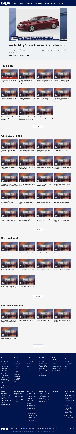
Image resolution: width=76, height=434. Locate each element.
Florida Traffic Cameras (29, 368)
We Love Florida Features (56, 362)
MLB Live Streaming (69, 400)
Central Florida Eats (6, 404)
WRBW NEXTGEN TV (31, 413)
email (73, 429)
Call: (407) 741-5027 (44, 393)
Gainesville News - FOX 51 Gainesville (18, 394)
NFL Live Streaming (69, 395)
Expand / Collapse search (74, 3)
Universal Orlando (56, 370)
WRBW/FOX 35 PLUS (31, 415)
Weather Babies (43, 363)
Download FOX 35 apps (30, 409)
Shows (3, 391)
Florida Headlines (5, 360)
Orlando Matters (5, 399)
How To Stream (5, 393)
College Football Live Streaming (69, 397)
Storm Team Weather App (17, 379)
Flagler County (4, 368)
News (3, 358)
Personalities (29, 400)
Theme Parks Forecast (17, 370)
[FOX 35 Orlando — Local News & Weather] (6, 3)
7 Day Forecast (17, 368)
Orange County (4, 373)
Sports (66, 358)
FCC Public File (29, 419)
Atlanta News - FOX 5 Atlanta (18, 400)
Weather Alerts (17, 363)
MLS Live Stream (68, 417)
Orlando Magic (68, 363)
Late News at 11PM (6, 400)
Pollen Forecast (17, 374)
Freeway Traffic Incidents (30, 365)
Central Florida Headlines (4, 362)
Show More (38, 126)
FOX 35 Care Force (43, 361)
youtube (70, 429)
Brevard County (5, 366)
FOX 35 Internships (31, 403)
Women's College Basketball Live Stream (68, 413)
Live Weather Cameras (17, 360)
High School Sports (69, 368)
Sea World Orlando (56, 368)
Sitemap (3, 387)
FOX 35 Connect (43, 401)
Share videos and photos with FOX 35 (44, 399)
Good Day (42, 358)
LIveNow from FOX (5, 402)
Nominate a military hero (6, 381)
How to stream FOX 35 (31, 394)
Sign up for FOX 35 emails (30, 406)
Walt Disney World (56, 366)
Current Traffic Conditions (29, 362)
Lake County (4, 370)
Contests (55, 391)
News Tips (42, 391)
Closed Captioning (30, 417)
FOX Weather (17, 376)
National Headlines (5, 365)
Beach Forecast (17, 373)
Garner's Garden (43, 370)
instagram (67, 429)
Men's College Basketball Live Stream (68, 408)
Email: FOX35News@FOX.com (44, 396)
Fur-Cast (41, 372)
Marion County (4, 372)
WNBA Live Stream (69, 415)
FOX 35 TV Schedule (6, 395)
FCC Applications (30, 420)
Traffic (28, 358)
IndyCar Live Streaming (67, 404)
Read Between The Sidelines (69, 360)
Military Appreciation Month (6, 384)
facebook (62, 429)
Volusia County (4, 379)
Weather (17, 358)
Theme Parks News (56, 365)
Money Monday (43, 375)
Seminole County (5, 377)
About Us (29, 391)
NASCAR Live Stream (69, 402)
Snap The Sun (17, 381)
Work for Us (29, 402)
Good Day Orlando (5, 397)
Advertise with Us (30, 411)
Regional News (19, 391)
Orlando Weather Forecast (18, 365)
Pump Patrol (29, 360)
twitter (65, 429)
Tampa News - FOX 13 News (18, 397)
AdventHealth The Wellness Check (43, 366)
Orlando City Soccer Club (69, 365)
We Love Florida (43, 360)
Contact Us (29, 398)
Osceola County (5, 375)
